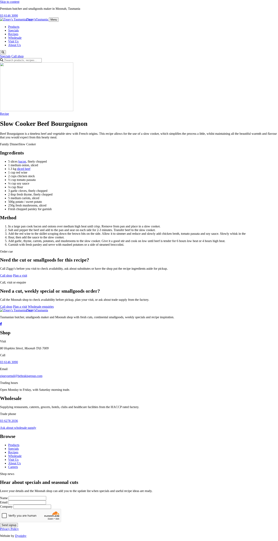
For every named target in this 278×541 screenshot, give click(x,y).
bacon (22, 161)
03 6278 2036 (9, 421)
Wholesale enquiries (41, 306)
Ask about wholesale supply (18, 427)
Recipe (4, 113)
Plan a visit (20, 275)
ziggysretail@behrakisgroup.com (21, 376)
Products (13, 26)
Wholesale (15, 37)
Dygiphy (20, 536)
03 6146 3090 (9, 15)
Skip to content (9, 1)
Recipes (13, 34)
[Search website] (3, 52)
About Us (14, 45)
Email (4, 502)
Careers (13, 467)
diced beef (23, 169)
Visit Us (13, 41)
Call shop (17, 56)
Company (6, 506)
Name (4, 498)
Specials (13, 30)
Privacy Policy (9, 529)
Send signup (9, 525)
